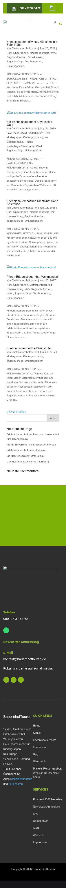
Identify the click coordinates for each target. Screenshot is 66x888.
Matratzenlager (38, 284)
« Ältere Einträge (16, 411)
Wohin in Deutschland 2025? (47, 773)
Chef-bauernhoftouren (24, 48)
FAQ (35, 813)
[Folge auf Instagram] (13, 680)
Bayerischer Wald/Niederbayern (25, 132)
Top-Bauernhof (33, 61)
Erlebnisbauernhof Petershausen (26, 450)
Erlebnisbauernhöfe (44, 739)
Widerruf (38, 835)
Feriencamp (15, 783)
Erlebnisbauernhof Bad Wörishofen (29, 348)
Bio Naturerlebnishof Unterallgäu (25, 455)
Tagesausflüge (15, 61)
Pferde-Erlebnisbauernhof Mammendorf (32, 276)
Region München (16, 57)
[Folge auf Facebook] (21, 680)
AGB (36, 828)
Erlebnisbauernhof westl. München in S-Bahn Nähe (32, 43)
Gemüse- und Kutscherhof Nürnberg (28, 461)
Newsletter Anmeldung (21, 642)
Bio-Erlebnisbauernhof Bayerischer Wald (29, 123)
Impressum (40, 842)
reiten (10, 293)
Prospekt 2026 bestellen (47, 799)
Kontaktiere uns (33, 532)
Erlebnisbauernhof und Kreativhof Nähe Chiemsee (32, 202)
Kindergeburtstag (40, 52)
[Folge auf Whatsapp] (6, 630)
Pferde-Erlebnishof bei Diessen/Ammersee (31, 444)
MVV (53, 52)
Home (36, 725)
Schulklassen (35, 57)
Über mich (39, 761)
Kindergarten (20, 52)
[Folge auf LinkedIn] (6, 680)
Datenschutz (40, 820)
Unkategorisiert (15, 65)
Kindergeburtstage (21, 778)
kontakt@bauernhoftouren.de (24, 659)
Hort (9, 52)
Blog (35, 754)
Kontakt (37, 732)
